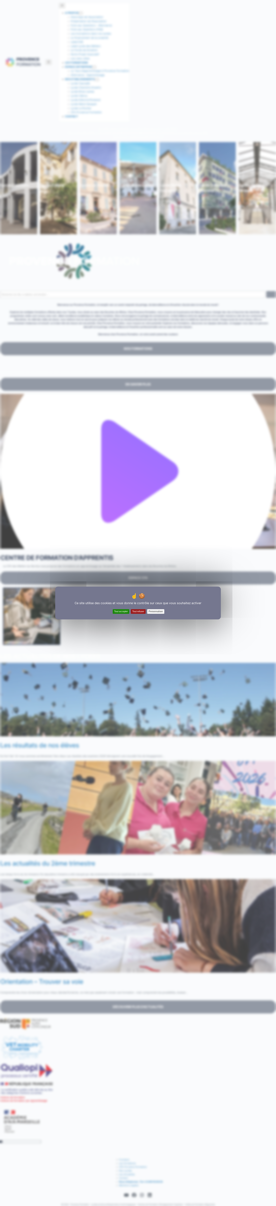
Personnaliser (156, 611)
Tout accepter (121, 611)
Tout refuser (138, 611)
